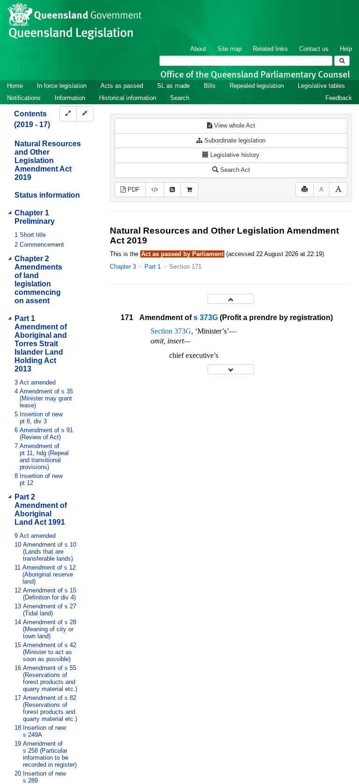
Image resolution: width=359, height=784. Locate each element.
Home (15, 85)
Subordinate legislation (234, 140)
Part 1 (152, 266)
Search (179, 97)
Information (70, 97)
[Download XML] (154, 190)
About (198, 48)
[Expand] (68, 113)
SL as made (173, 85)
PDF (133, 189)
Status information (47, 195)
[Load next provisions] (231, 369)
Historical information (127, 97)
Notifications (24, 97)
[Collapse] (84, 113)
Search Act (234, 169)
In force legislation (61, 85)
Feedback (338, 97)
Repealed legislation (257, 85)
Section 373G (171, 331)
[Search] (342, 61)
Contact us (314, 48)
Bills (209, 85)
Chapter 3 (123, 266)
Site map (229, 48)
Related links (270, 48)
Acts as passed (122, 85)
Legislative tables (321, 85)
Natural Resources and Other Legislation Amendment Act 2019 (47, 160)
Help (346, 48)
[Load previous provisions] (231, 299)
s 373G (206, 317)
